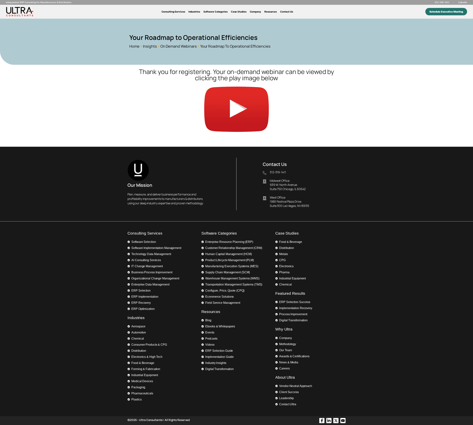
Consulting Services (173, 11)
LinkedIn (462, 2)
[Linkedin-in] (328, 420)
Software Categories (215, 11)
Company (255, 11)
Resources (270, 11)
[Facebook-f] (321, 420)
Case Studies (238, 11)
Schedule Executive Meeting (446, 11)
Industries (194, 11)
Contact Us (286, 11)
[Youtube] (343, 420)
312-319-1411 (442, 2)
